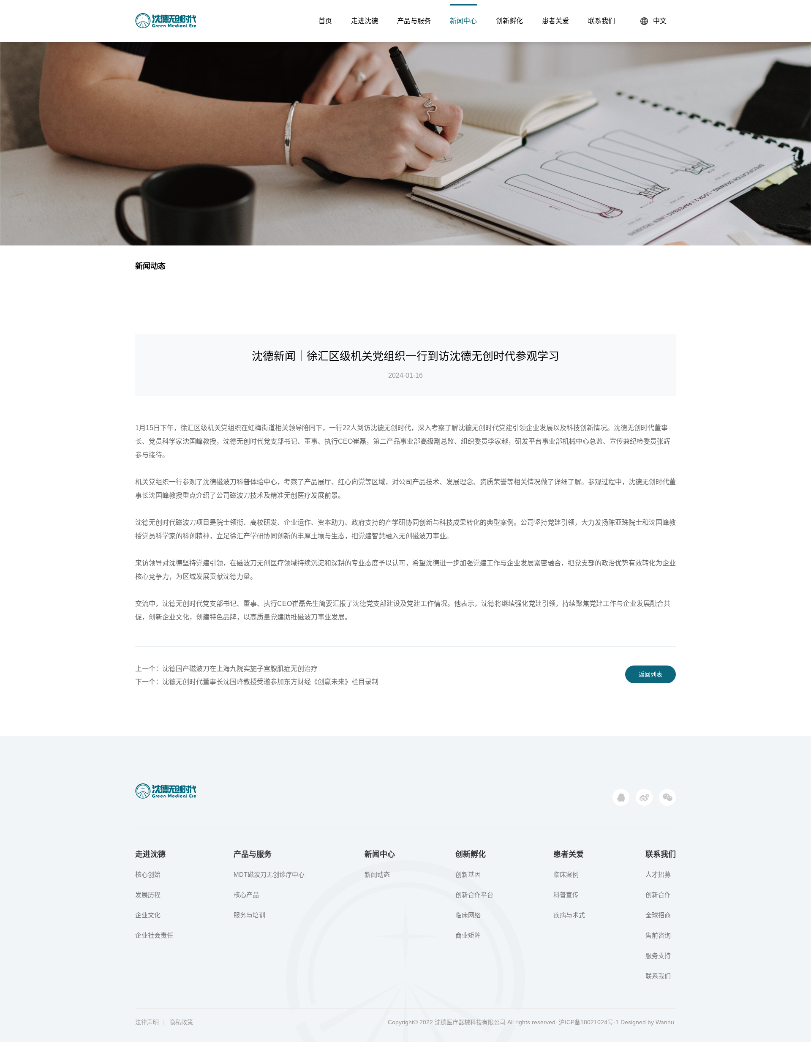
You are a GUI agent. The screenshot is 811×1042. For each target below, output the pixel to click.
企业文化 (148, 915)
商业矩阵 (468, 935)
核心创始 (148, 874)
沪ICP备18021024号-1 (589, 1022)
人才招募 (658, 874)
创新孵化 (509, 21)
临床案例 (566, 874)
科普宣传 (566, 894)
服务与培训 (249, 915)
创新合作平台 (474, 894)
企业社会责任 (154, 935)
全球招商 (658, 915)
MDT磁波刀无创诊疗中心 (269, 874)
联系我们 (601, 21)
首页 (325, 21)
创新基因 (468, 874)
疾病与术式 (569, 915)
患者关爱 (555, 21)
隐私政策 (181, 1022)
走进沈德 (364, 21)
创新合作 (658, 894)
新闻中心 (463, 21)
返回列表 (650, 674)
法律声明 (147, 1022)
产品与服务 (414, 21)
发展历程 (148, 894)
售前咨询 (658, 935)
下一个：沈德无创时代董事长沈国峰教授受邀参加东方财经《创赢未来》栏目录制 (256, 681)
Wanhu (665, 1022)
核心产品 (246, 894)
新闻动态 (150, 266)
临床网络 (468, 915)
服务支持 (658, 955)
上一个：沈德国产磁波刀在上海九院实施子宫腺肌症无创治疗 (226, 668)
